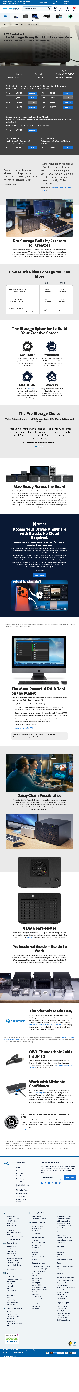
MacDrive (35, 1252)
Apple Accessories (12, 1302)
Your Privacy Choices (9, 1356)
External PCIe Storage (64, 1218)
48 (8, 102)
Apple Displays (11, 1300)
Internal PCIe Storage (63, 1223)
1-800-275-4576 (55, 2)
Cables (9, 1326)
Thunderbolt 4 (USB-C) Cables (41, 1269)
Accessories (61, 1232)
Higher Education (62, 1285)
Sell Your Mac (11, 1304)
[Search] (49, 9)
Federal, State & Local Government (63, 1297)
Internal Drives (12, 1213)
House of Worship (62, 1290)
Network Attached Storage (15, 1258)
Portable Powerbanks (38, 1231)
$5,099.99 (18, 107)
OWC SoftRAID (32, 389)
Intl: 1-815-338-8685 (68, 2)
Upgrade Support (63, 1303)
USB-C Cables (36, 1276)
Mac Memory (36, 1306)
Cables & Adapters (38, 1263)
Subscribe (70, 1178)
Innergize (35, 1250)
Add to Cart (32, 93)
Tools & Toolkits (62, 1235)
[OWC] (11, 9)
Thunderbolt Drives (12, 1249)
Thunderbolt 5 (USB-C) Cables (41, 1266)
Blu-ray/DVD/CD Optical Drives (14, 1266)
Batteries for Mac (37, 1226)
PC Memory (35, 1308)
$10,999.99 (54, 107)
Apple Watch (11, 1295)
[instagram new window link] (46, 1183)
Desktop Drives (11, 1246)
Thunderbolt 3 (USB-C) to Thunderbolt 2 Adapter (45, 1025)
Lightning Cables (37, 1285)
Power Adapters (37, 1228)
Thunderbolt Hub (12, 1314)
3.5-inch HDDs (11, 1228)
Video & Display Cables (39, 1287)
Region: (43, 2)
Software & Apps (38, 1237)
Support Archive (62, 1318)
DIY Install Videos (21, 1171)
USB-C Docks (11, 1319)
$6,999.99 (18, 130)
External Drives (12, 1243)
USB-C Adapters (37, 1278)
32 (8, 98)
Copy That (35, 1240)
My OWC (34, 1254)
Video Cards (61, 1252)
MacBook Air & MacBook (14, 1279)
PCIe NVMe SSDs (12, 1221)
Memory (35, 1303)
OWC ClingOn (39, 1093)
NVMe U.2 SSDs (11, 1225)
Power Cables (36, 1233)
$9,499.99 (53, 102)
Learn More (39, 571)
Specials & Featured (63, 1271)
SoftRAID (30, 937)
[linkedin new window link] (56, 1183)
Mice (58, 1257)
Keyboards (60, 1254)
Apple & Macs (12, 1273)
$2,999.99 (18, 98)
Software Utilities (37, 1257)
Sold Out (32, 102)
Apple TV (9, 1297)
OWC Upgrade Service (64, 1320)
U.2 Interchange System (64, 1221)
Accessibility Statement (23, 1182)
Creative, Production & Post (65, 1280)
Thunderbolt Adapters (39, 1271)
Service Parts (61, 1242)
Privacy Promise (21, 1196)
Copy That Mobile (37, 1243)
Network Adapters (12, 1321)
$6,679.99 (53, 93)
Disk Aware (35, 1245)
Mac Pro (9, 1283)
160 (44, 102)
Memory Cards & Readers (41, 1213)
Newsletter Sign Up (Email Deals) (65, 1267)
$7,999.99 (53, 98)
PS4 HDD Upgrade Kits (13, 1239)
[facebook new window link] (42, 1183)
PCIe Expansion (62, 1213)
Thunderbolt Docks (12, 1312)
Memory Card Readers (39, 1218)
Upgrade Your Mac (62, 1306)
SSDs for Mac (11, 1216)
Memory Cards (36, 1216)
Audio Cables (36, 1294)
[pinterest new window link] (60, 1183)
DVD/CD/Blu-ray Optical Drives (14, 1233)
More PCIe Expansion (63, 1228)
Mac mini (9, 1288)
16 (8, 93)
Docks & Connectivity (14, 1308)
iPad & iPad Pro (11, 1290)
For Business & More (27, 2)
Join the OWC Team (22, 1190)
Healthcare (60, 1294)
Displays (59, 1250)
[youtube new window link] (49, 1183)
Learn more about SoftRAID (24, 728)
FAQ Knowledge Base (63, 1313)
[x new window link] (53, 1183)
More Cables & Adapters (39, 1299)
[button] (36, 446)
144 (8, 130)
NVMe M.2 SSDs (12, 1223)
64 (8, 107)
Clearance (60, 1273)
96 (43, 93)
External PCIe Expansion (64, 1216)
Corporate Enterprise (63, 1283)
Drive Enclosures (12, 1269)
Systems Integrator (63, 1292)
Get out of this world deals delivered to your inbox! (11, 2)
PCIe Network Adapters (64, 1225)
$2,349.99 (18, 93)
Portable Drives (11, 1251)
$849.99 (53, 148)
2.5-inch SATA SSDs (13, 1218)
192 (44, 107)
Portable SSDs (11, 1253)
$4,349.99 (18, 102)
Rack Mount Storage (13, 1260)
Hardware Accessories (64, 1238)
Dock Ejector (36, 1247)
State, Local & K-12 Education (66, 1287)
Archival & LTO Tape (13, 1263)
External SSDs (11, 1256)
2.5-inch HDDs (11, 1230)
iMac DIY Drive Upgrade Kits (15, 1237)
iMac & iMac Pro (11, 1281)
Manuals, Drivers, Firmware (65, 1311)
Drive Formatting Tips (63, 1315)
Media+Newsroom (21, 1193)
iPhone (9, 1293)
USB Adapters (36, 1283)
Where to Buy (20, 1179)
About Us (19, 1168)
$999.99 (17, 148)
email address (48, 1177)
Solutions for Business (65, 1277)
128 (44, 98)
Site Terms (6, 1353)
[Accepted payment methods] (61, 1353)
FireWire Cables (36, 1296)
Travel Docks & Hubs (13, 1316)
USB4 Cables (36, 1273)
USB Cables (35, 1280)
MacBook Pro (11, 1277)
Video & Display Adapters (14, 1323)
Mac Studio (10, 1286)
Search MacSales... (30, 9)
